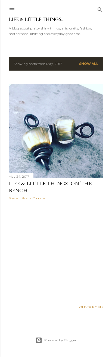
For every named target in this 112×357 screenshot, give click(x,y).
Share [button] (13, 198)
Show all (88, 64)
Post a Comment (35, 198)
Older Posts (91, 307)
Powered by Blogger (60, 340)
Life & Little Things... (36, 19)
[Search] (100, 8)
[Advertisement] (56, 251)
